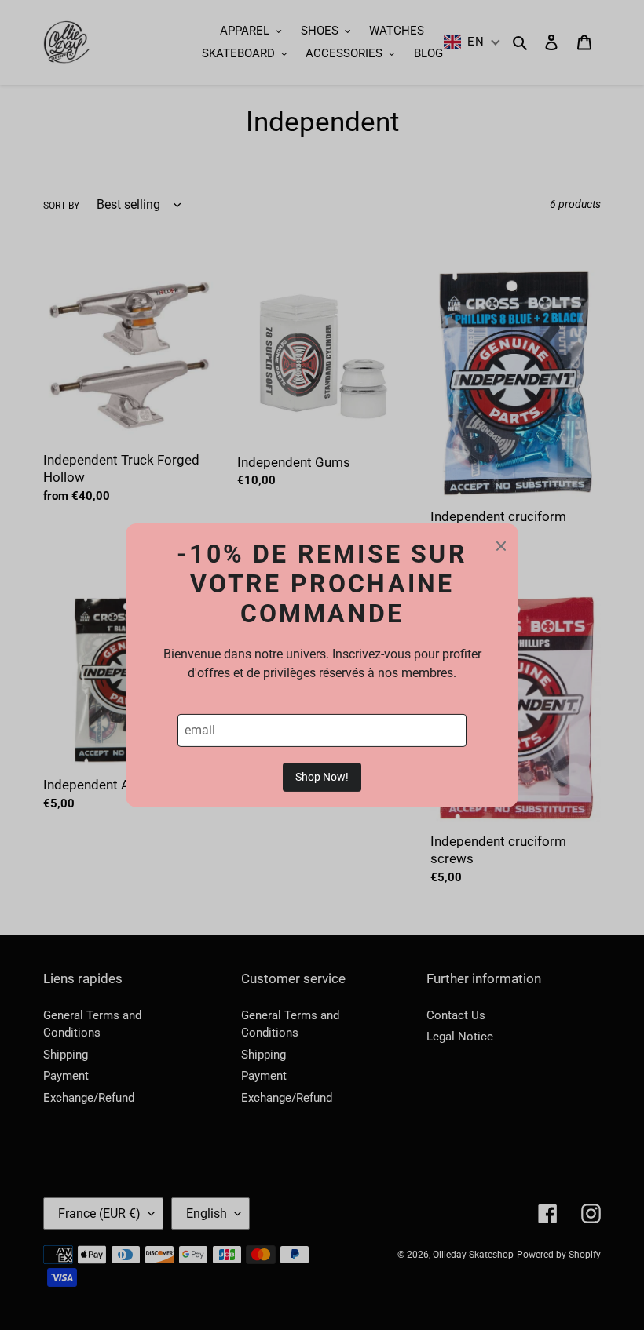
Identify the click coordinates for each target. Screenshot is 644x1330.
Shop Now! (322, 777)
